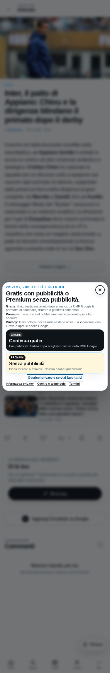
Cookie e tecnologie (51, 383)
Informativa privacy (20, 383)
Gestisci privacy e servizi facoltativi (55, 377)
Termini (74, 383)
